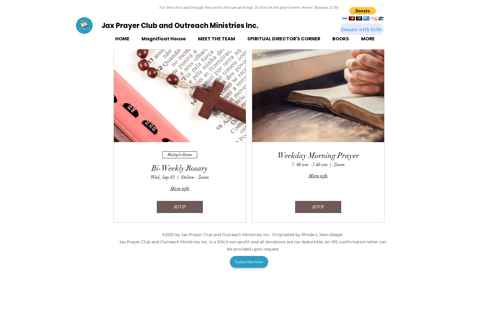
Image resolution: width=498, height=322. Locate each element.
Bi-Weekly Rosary (180, 168)
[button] (363, 13)
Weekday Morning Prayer (318, 155)
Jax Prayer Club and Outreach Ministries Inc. (179, 25)
